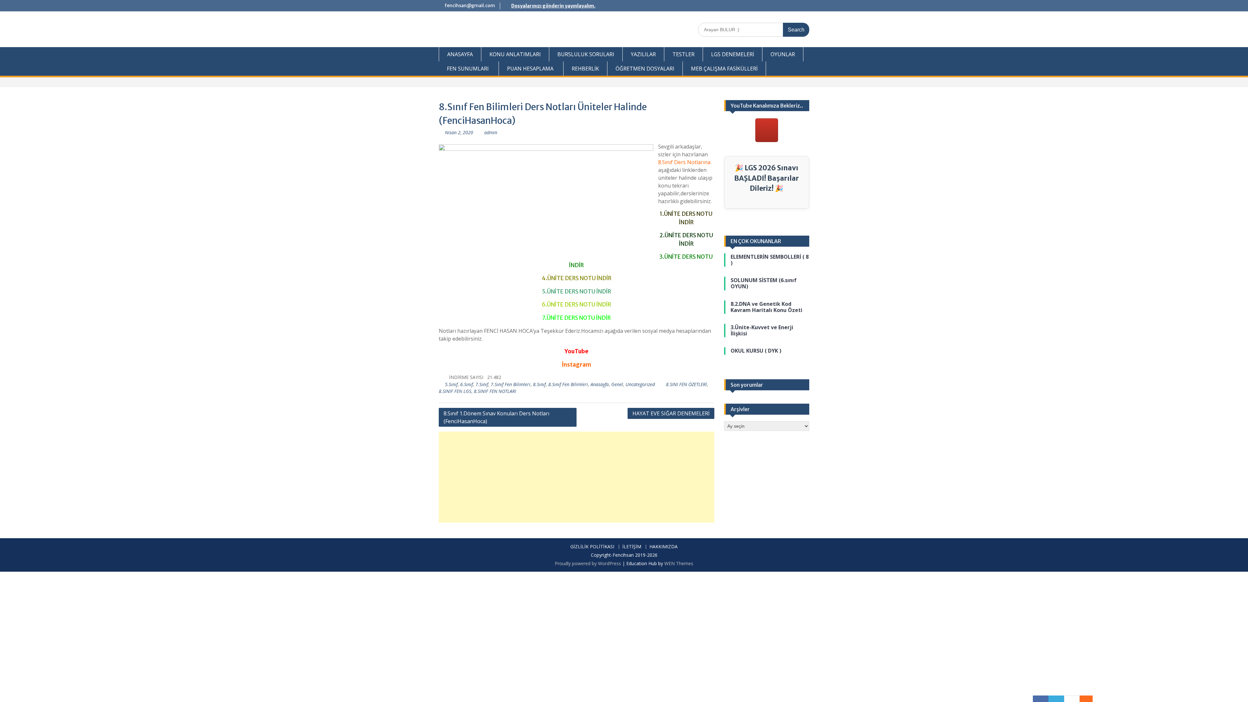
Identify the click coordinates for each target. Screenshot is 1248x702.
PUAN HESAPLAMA (530, 68)
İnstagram (576, 364)
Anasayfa (600, 384)
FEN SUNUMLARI (468, 68)
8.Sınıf (539, 384)
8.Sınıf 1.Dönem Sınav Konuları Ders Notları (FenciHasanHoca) (496, 417)
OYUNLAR (783, 54)
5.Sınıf (451, 384)
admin (490, 132)
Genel (617, 384)
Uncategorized (640, 384)
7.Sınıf (481, 384)
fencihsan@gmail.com (470, 5)
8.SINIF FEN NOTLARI (495, 391)
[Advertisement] (576, 477)
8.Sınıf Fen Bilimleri (568, 384)
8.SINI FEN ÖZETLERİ (686, 384)
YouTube (576, 351)
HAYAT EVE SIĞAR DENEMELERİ (670, 413)
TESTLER (683, 54)
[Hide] (1089, 698)
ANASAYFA (460, 54)
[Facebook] (1040, 699)
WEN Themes (678, 563)
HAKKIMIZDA (663, 547)
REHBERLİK (585, 68)
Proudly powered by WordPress (588, 563)
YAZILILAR (643, 54)
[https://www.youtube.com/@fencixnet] (766, 130)
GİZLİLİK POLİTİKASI (592, 547)
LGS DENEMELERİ (732, 54)
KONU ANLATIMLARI (515, 54)
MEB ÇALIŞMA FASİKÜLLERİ (724, 68)
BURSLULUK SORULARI (585, 54)
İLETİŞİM (631, 547)
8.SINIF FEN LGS (455, 391)
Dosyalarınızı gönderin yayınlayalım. (553, 6)
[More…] (1083, 698)
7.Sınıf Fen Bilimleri (510, 384)
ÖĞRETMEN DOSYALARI (645, 68)
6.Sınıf (466, 384)
